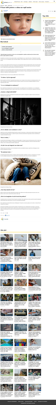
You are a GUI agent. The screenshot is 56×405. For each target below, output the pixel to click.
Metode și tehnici (10, 5)
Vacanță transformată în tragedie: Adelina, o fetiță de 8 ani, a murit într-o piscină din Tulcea (34, 319)
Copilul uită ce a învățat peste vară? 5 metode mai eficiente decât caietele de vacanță (20, 364)
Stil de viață (35, 1)
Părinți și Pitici (2, 5)
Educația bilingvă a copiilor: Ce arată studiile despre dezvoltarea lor (34, 378)
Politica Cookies (21, 401)
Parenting (25, 1)
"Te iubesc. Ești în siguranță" (7, 46)
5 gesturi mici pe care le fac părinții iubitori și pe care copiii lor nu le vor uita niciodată (20, 304)
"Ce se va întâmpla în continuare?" (8, 48)
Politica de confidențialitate (12, 401)
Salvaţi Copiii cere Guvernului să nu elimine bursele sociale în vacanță (19, 288)
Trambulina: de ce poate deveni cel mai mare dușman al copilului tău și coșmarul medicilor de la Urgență (34, 364)
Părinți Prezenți (17, 1)
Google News (8, 215)
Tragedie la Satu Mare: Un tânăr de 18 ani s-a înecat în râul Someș (20, 333)
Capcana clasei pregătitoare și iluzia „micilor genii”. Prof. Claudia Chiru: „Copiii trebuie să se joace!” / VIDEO (34, 334)
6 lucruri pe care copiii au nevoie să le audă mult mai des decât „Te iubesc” (6, 303)
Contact (35, 401)
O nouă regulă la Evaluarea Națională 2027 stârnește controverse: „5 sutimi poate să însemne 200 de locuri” (6, 394)
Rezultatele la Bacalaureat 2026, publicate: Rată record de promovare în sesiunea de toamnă (6, 319)
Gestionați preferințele (28, 401)
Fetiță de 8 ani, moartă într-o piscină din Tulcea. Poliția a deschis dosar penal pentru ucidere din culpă (6, 349)
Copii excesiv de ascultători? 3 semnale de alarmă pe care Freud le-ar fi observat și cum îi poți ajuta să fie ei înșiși (6, 379)
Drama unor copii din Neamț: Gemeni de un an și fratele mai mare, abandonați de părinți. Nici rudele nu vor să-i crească (6, 334)
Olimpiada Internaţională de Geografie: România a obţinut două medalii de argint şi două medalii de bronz (20, 349)
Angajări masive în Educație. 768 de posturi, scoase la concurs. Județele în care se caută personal (34, 394)
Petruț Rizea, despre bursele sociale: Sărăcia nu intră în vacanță (34, 258)
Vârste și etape (41, 1)
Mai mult (47, 1)
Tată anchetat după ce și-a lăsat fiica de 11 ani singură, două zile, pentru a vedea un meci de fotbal (6, 244)
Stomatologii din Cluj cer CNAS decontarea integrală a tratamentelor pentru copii (34, 288)
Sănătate (30, 1)
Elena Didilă (6, 10)
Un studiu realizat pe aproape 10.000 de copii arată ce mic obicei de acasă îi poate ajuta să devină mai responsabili (20, 379)
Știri (21, 1)
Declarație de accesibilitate (42, 401)
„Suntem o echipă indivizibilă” (7, 49)
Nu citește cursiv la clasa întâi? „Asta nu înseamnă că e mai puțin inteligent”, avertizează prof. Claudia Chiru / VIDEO (6, 259)
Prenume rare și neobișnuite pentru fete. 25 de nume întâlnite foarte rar (34, 348)
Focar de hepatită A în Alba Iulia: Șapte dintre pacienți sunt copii (20, 258)
